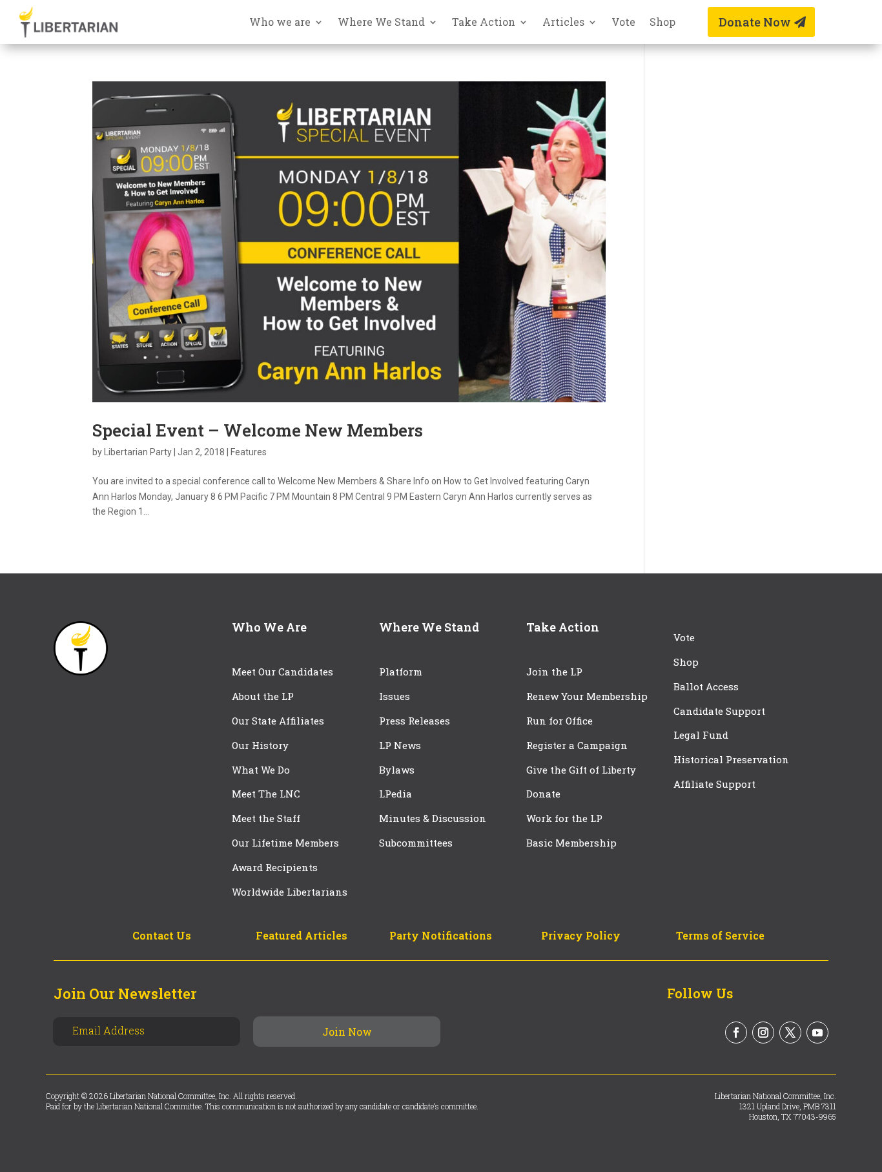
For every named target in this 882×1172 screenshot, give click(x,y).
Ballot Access (707, 686)
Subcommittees (416, 842)
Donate (543, 793)
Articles (563, 22)
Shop (662, 22)
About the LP (263, 696)
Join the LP (554, 671)
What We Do (261, 769)
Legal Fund (700, 734)
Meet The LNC (266, 793)
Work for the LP (564, 818)
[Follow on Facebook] (736, 1032)
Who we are (280, 22)
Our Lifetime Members (285, 842)
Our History (260, 745)
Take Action (483, 22)
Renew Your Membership (587, 696)
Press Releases (414, 720)
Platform (400, 671)
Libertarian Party (138, 452)
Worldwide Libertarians (289, 891)
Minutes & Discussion (432, 818)
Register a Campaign (577, 745)
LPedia (395, 793)
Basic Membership (571, 842)
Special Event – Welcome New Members (257, 430)
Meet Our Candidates (282, 671)
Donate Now (755, 22)
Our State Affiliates (278, 720)
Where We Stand (381, 22)
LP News (400, 745)
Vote (623, 22)
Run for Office (559, 720)
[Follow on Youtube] (817, 1032)
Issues (394, 696)
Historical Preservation (731, 759)
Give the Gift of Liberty (581, 769)
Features (249, 452)
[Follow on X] (790, 1032)
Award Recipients (275, 867)
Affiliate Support (714, 783)
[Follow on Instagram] (763, 1032)
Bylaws (397, 769)
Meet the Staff (266, 818)
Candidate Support (719, 710)
